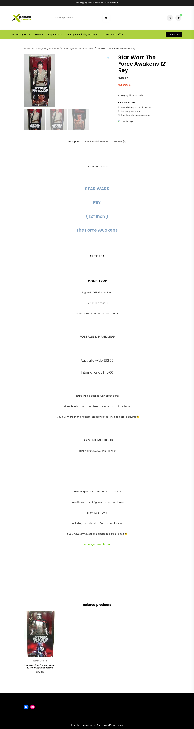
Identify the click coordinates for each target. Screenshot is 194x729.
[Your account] (170, 18)
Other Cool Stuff (112, 34)
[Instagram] (32, 707)
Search (106, 18)
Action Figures (20, 34)
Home (27, 48)
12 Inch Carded (86, 48)
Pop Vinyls (54, 34)
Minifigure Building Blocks (81, 34)
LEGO (38, 34)
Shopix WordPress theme (110, 725)
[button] (108, 58)
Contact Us (174, 34)
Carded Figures (69, 48)
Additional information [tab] (96, 141)
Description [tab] (73, 141)
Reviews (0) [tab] (120, 141)
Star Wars (54, 48)
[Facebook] (26, 707)
